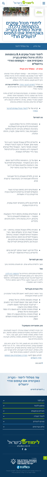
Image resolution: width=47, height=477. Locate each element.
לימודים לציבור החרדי (27, 84)
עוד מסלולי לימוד (22, 46)
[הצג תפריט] (4, 400)
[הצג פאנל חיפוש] (3, 3)
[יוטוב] (26, 449)
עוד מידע (36, 46)
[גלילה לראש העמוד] (45, 470)
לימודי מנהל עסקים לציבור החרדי (22, 109)
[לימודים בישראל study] (23, 3)
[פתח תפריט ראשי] (43, 3)
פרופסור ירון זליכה (12, 273)
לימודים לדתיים (37, 389)
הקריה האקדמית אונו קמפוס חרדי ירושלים (23, 356)
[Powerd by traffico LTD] (23, 467)
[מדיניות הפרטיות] (45, 458)
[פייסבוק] (22, 449)
